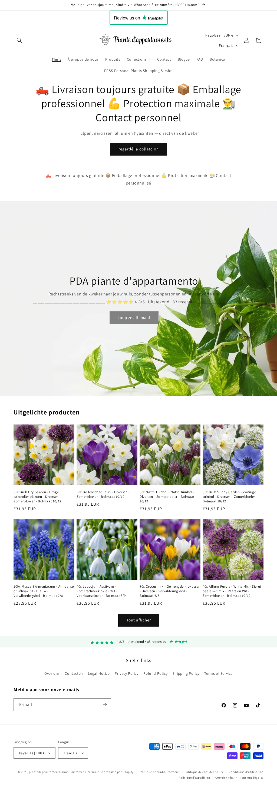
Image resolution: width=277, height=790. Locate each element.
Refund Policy (155, 673)
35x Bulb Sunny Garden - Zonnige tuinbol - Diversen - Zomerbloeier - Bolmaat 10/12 (230, 496)
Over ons (52, 673)
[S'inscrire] (105, 704)
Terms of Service (218, 673)
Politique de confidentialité (204, 772)
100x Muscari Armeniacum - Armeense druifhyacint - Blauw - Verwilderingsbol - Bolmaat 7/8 (44, 591)
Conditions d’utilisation (246, 772)
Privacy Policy (126, 673)
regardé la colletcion (138, 149)
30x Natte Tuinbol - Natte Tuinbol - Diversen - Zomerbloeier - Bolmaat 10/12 (167, 496)
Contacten (74, 673)
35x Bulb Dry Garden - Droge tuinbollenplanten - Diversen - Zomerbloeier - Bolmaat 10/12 (37, 496)
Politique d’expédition (194, 777)
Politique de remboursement (159, 772)
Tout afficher (138, 620)
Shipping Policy (186, 673)
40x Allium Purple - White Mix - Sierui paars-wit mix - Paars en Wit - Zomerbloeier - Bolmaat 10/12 (232, 591)
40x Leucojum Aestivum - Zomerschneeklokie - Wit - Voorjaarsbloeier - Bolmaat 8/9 (101, 591)
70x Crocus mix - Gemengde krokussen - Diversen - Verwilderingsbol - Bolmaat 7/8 (170, 591)
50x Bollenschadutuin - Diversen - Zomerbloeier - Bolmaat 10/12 (103, 494)
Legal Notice (99, 673)
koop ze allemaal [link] (134, 317)
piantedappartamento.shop (49, 772)
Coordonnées (224, 777)
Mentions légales (251, 777)
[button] (19, 40)
